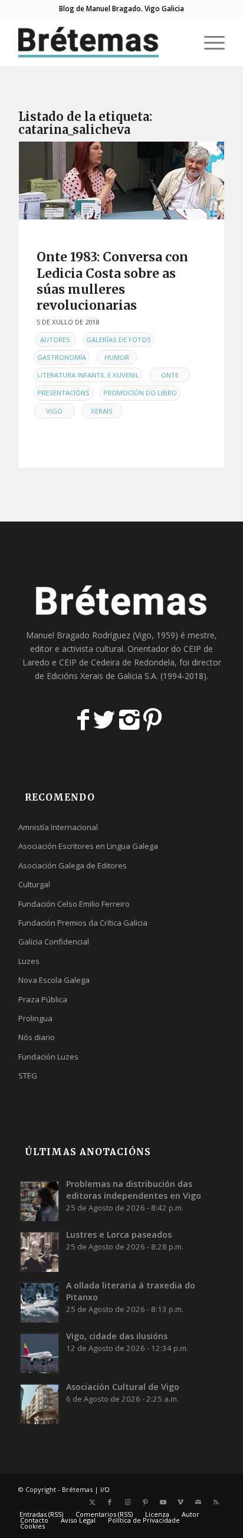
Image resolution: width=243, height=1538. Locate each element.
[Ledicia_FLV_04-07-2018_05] (121, 180)
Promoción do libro (140, 392)
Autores (55, 339)
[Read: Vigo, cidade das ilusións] (39, 1353)
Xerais (102, 410)
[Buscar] (180, 41)
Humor (116, 357)
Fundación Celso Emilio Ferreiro (74, 903)
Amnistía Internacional (58, 827)
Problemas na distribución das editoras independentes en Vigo (133, 1189)
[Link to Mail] (198, 1502)
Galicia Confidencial (53, 941)
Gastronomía (61, 357)
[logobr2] (100, 41)
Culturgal (34, 884)
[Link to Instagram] (127, 1502)
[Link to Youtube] (163, 1502)
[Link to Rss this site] (216, 1502)
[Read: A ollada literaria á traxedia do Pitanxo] (39, 1302)
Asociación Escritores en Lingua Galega (88, 846)
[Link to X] (92, 1502)
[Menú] (208, 41)
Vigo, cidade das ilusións (117, 1336)
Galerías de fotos (118, 339)
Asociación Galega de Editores (72, 865)
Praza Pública (42, 999)
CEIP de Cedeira (89, 662)
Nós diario (36, 1037)
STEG (27, 1075)
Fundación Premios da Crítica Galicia (82, 922)
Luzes (29, 961)
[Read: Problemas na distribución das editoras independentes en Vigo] (39, 1200)
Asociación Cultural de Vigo (122, 1386)
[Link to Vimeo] (180, 1502)
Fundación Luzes (48, 1056)
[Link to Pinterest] (145, 1502)
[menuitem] (180, 41)
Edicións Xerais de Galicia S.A (101, 675)
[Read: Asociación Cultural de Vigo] (39, 1403)
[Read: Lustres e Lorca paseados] (39, 1251)
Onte (170, 374)
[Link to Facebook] (110, 1502)
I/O (105, 1489)
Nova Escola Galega (54, 980)
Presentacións (63, 392)
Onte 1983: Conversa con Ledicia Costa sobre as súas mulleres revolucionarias (112, 281)
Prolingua (35, 1018)
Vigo (54, 410)
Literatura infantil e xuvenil (88, 374)
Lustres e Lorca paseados (119, 1234)
